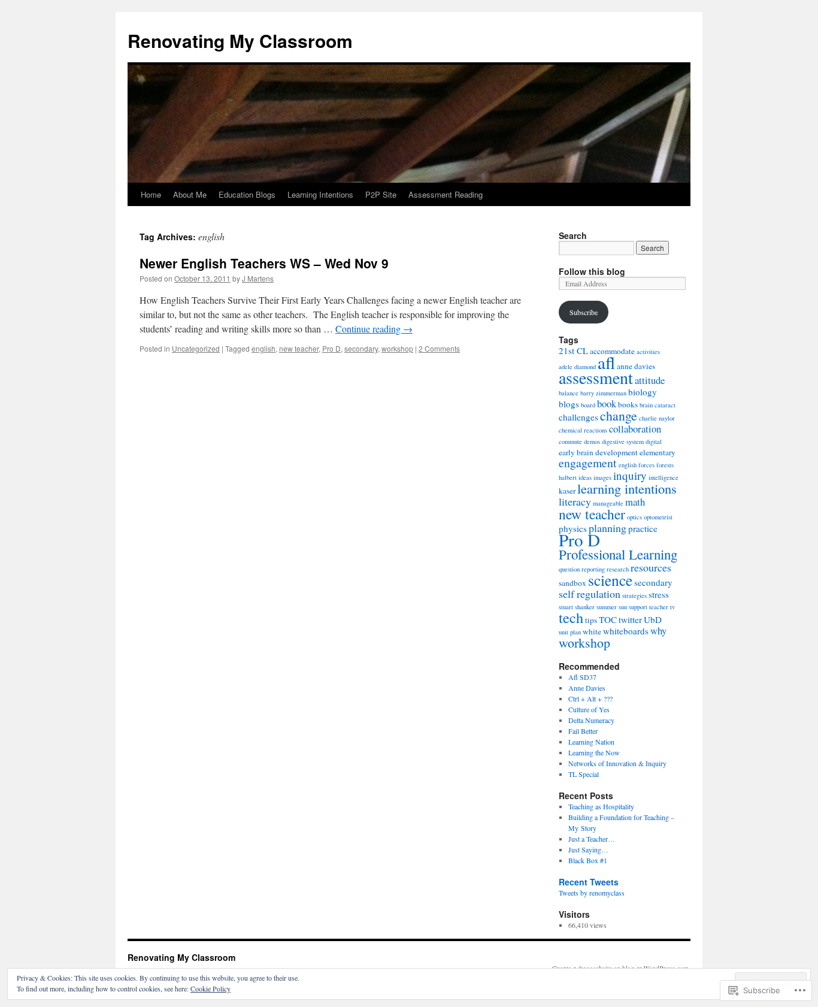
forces (646, 465)
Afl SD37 (582, 677)
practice (643, 528)
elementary (657, 452)
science (610, 580)
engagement (588, 463)
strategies (634, 595)
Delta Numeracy (591, 720)
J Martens (258, 278)
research (618, 569)
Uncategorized (196, 348)
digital (654, 441)
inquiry (630, 475)
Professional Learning (618, 554)
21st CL (573, 350)
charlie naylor (657, 418)
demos (592, 441)
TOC (608, 619)
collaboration (635, 429)
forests (665, 465)
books (628, 404)
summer (606, 607)
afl (606, 362)
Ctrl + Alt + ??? (590, 698)
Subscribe (583, 312)
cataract (665, 405)
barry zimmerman (603, 393)
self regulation (589, 593)
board (588, 405)
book (606, 403)
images (602, 477)
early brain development (598, 452)
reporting (593, 569)
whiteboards (626, 631)
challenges (578, 417)
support (638, 607)
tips (591, 620)
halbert (568, 477)
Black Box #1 (587, 860)
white (592, 631)
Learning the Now (594, 752)
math (635, 502)
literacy (575, 501)
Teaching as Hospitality (601, 806)
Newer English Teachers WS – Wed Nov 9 (264, 263)
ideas (585, 477)
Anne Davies (586, 687)
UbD (653, 619)
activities (648, 351)
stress (659, 594)
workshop (397, 348)
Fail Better (583, 731)
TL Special (583, 774)
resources (651, 567)
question (569, 569)
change (618, 415)
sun (623, 607)
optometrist (658, 517)
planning (607, 528)
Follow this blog (592, 271)
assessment (596, 377)
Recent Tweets (589, 882)
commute (570, 441)
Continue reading (374, 328)
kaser (567, 490)
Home (151, 194)
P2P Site (380, 194)
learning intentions (627, 488)
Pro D (331, 348)
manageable (608, 503)
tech (571, 617)
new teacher (299, 348)
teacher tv (662, 607)
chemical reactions (583, 430)
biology (642, 392)
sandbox (572, 582)
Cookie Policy (210, 988)
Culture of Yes (589, 709)
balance (568, 393)
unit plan (570, 632)
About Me (190, 194)
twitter (630, 619)
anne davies (636, 366)
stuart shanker (577, 607)
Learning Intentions (320, 194)
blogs (569, 404)
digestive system (623, 441)
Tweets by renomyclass (592, 892)
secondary (361, 348)
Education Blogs (247, 194)
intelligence (663, 477)
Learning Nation (591, 741)
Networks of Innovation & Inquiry (617, 763)
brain (646, 405)
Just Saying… (588, 849)
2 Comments (439, 348)
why (658, 630)
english (263, 348)
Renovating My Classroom (240, 40)
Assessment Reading (445, 194)
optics (634, 517)
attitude (650, 380)
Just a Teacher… (591, 838)
